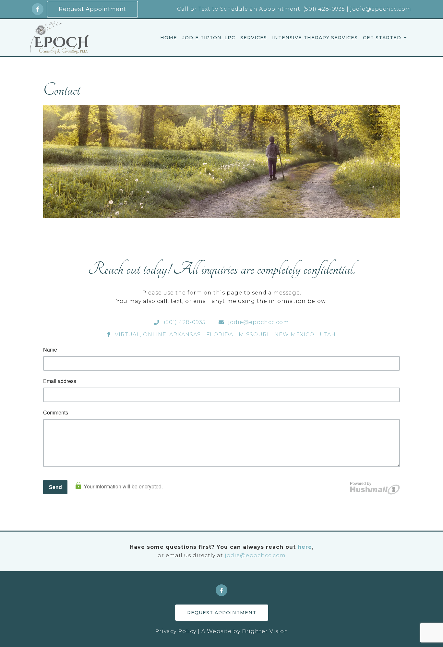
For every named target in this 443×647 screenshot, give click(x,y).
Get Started (382, 38)
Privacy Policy (175, 631)
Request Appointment (92, 9)
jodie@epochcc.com (255, 555)
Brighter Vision (265, 631)
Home (168, 38)
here (305, 547)
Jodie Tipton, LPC (208, 38)
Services (253, 38)
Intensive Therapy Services (315, 38)
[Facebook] (37, 9)
